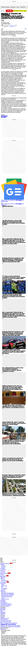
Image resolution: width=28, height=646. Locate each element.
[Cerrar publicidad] (1, 559)
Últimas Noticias (6, 563)
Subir (3, 633)
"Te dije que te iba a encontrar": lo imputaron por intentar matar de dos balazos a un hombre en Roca (13, 406)
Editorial (3, 592)
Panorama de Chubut (7, 595)
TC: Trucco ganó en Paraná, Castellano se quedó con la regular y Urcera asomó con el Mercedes (13, 277)
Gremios (3, 566)
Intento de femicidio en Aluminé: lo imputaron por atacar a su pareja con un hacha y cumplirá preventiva (14, 494)
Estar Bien (4, 582)
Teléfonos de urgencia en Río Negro (10, 625)
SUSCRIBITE (20, 11)
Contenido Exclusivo (5, 604)
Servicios (2, 572)
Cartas (3, 598)
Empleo (2, 617)
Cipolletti (2, 613)
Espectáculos (4, 581)
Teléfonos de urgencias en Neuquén (10, 626)
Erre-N (3, 579)
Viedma (2, 614)
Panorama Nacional (6, 596)
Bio (2, 587)
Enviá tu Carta (5, 599)
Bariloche (22, 7)
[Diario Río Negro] (3, 10)
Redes (2, 574)
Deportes (3, 577)
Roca (18, 7)
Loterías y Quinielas (5, 620)
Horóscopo (4, 586)
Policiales (3, 600)
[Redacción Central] (2, 19)
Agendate (4, 576)
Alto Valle (2, 610)
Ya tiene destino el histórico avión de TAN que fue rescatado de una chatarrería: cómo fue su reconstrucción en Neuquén (13, 442)
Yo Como (3, 589)
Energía (2, 568)
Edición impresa (4, 606)
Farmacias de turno (5, 622)
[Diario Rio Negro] (1, 634)
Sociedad (2, 583)
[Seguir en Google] (1, 30)
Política (2, 564)
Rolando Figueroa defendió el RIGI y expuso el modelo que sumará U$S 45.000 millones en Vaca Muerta (13, 476)
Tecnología (4, 588)
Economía (3, 569)
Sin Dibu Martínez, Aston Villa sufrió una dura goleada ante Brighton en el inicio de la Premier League (13, 222)
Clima (2, 584)
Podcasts (2, 601)
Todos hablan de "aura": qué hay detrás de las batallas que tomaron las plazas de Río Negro (14, 423)
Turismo (2, 570)
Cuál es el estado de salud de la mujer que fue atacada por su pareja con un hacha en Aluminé (12, 459)
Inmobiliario (3, 602)
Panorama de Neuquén (7, 593)
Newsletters (5, 573)
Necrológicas (4, 619)
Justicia (3, 567)
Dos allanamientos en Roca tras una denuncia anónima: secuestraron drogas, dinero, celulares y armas (12, 369)
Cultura (2, 578)
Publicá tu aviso (4, 618)
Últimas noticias (5, 7)
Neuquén (13, 7)
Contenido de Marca (5, 605)
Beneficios (3, 629)
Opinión (2, 590)
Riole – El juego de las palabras (8, 623)
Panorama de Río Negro (7, 594)
